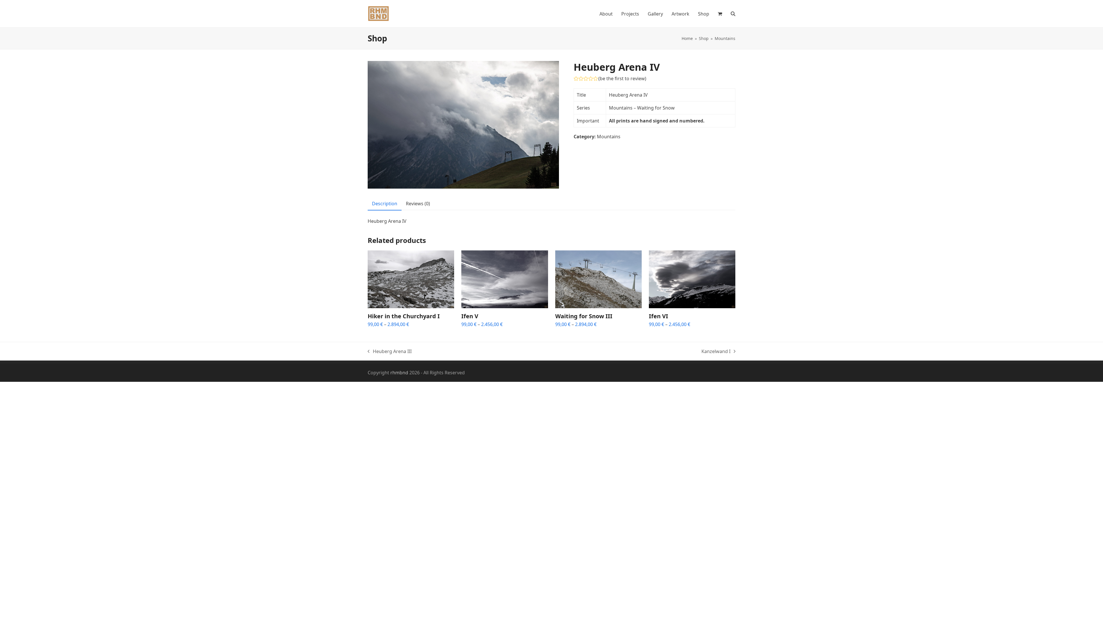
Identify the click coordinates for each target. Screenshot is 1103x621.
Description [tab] (384, 203)
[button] (720, 14)
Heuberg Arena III (390, 351)
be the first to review (622, 78)
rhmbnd (399, 372)
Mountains (608, 136)
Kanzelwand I (715, 351)
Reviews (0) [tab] (418, 203)
